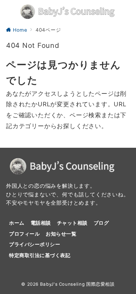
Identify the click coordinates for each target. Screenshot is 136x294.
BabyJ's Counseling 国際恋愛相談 (77, 284)
